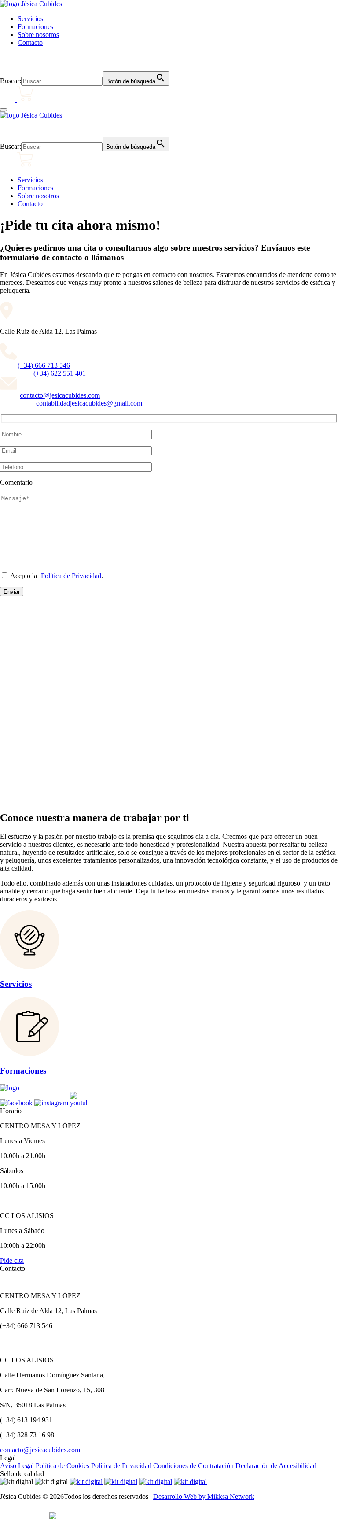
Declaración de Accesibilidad (275, 1465)
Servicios (30, 18)
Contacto (30, 42)
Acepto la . (56, 575)
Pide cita (12, 1260)
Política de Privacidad (71, 575)
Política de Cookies (62, 1465)
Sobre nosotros (38, 34)
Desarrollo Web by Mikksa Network (203, 1496)
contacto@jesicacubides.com (60, 395)
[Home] (31, 3)
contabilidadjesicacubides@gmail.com (89, 403)
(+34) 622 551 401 (59, 373)
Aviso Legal (17, 1465)
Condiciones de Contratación (193, 1465)
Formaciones (35, 26)
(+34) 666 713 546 (44, 365)
